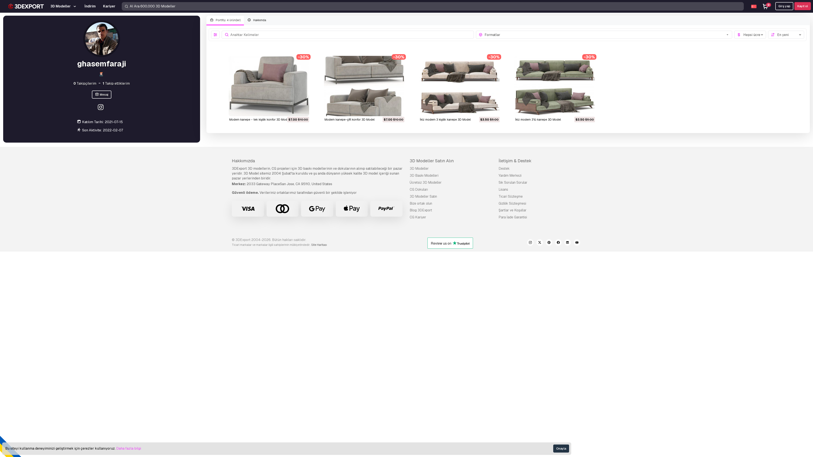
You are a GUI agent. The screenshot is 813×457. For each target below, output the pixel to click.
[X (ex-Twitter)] (539, 243)
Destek (504, 168)
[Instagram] (101, 107)
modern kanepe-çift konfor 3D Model (350, 119)
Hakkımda (259, 20)
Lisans (503, 189)
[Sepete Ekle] (294, 110)
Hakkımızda (243, 161)
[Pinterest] (549, 243)
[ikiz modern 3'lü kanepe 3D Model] (554, 86)
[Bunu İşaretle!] (303, 110)
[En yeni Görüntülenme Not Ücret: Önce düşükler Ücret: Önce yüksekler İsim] (786, 35)
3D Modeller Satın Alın (432, 161)
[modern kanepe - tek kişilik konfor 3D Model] (269, 86)
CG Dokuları (419, 189)
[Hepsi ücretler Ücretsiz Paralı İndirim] (750, 35)
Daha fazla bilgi (128, 448)
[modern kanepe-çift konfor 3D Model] (364, 86)
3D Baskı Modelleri (424, 175)
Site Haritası (319, 245)
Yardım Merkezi (510, 175)
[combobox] (607, 34)
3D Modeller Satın (423, 196)
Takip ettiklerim (116, 83)
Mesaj (103, 94)
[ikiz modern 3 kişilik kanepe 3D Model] (459, 86)
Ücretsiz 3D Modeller (426, 182)
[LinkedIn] (567, 243)
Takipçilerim (84, 83)
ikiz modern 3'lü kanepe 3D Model (538, 119)
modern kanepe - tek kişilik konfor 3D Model (259, 119)
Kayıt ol (802, 6)
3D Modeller (419, 168)
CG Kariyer (418, 217)
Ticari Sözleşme (511, 196)
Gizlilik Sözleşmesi (512, 203)
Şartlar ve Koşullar (513, 210)
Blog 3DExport (421, 210)
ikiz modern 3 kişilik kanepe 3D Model (445, 119)
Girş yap (784, 6)
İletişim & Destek (515, 161)
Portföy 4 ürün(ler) (228, 20)
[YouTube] (577, 243)
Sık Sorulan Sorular (513, 182)
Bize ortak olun (421, 203)
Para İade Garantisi (513, 217)
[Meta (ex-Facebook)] (558, 243)
